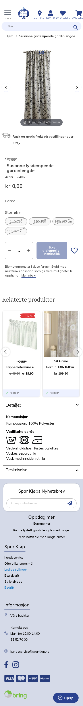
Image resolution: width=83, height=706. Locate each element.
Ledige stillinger (15, 570)
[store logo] (23, 13)
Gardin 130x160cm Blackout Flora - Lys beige (61, 367)
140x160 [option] (40, 221)
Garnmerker (41, 523)
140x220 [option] (16, 221)
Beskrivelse (16, 469)
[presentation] (41, 406)
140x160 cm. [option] (63, 221)
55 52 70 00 (19, 640)
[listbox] (41, 226)
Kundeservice (13, 558)
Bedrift (9, 588)
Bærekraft (11, 576)
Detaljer (13, 405)
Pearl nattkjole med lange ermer (41, 537)
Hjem (9, 36)
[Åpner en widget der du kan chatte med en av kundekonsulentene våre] (66, 698)
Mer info (27, 275)
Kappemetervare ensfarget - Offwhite (21, 367)
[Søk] (76, 27)
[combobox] (41, 26)
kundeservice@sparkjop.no (30, 652)
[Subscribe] (70, 503)
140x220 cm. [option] (16, 231)
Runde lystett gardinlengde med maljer (41, 530)
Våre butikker (19, 616)
